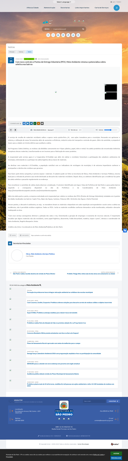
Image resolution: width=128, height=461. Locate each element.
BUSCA (47, 29)
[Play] (11, 130)
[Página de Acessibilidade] (78, 35)
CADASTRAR (112, 401)
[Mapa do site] (73, 35)
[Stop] (15, 130)
